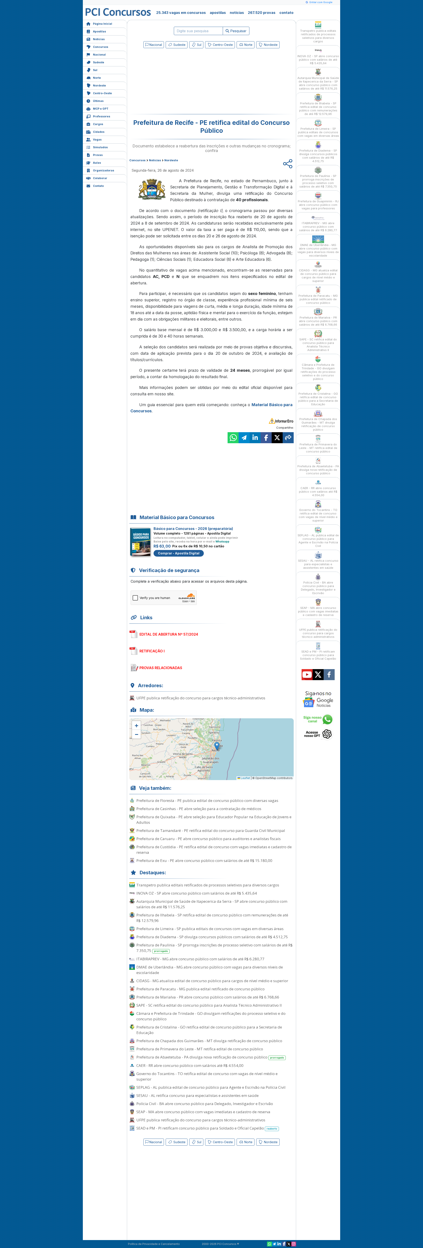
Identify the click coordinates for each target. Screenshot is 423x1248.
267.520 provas (261, 12)
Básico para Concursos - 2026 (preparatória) (193, 528)
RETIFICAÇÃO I (152, 651)
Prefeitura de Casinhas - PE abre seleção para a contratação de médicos (198, 808)
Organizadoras (103, 170)
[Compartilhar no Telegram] (244, 437)
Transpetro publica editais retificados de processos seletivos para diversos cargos (207, 885)
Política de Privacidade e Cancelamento (154, 1244)
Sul (95, 70)
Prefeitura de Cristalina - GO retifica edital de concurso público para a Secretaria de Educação (209, 1030)
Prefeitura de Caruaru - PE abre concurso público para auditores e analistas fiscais (208, 838)
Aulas (97, 162)
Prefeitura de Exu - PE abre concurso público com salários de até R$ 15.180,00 (204, 860)
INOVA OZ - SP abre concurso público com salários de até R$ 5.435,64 (196, 893)
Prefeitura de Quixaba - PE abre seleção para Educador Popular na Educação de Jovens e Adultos (213, 819)
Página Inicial (102, 23)
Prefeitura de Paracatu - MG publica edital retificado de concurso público (200, 988)
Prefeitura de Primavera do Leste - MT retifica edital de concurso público (199, 1048)
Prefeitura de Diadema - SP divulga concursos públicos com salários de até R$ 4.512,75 (212, 936)
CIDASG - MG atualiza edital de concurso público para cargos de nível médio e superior (212, 980)
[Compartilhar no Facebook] (266, 437)
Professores (101, 116)
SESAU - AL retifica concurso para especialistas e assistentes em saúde (197, 1095)
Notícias (99, 39)
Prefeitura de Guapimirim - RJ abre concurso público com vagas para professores (318, 204)
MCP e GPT (100, 108)
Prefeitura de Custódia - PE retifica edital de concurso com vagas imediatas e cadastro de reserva (214, 849)
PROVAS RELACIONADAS (160, 668)
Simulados (100, 147)
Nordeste (99, 85)
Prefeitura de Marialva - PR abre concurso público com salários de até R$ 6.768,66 (207, 997)
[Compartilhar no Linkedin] (255, 437)
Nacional (99, 54)
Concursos (100, 47)
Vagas (97, 139)
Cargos (98, 124)
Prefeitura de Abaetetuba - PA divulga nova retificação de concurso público (210, 1057)
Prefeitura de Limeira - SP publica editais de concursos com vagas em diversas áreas (210, 928)
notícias (237, 12)
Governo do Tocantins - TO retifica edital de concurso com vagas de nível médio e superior (207, 1076)
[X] (288, 1244)
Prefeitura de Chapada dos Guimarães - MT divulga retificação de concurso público (209, 1040)
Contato (98, 186)
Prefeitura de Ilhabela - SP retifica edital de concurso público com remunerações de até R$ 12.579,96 (212, 917)
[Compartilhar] (288, 437)
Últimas (98, 101)
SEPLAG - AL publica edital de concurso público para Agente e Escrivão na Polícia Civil (211, 1087)
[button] (136, 725)
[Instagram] (293, 1244)
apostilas (218, 12)
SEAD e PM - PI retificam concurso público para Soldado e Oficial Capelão (206, 1128)
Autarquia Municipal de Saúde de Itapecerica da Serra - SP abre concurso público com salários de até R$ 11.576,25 (211, 904)
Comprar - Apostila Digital (178, 553)
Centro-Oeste (102, 93)
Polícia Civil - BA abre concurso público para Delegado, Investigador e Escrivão (204, 1103)
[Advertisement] (176, 82)
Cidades (98, 131)
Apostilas (99, 31)
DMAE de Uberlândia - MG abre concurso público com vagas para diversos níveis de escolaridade (209, 970)
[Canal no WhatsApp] (269, 1244)
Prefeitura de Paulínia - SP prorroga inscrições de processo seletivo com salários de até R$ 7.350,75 (214, 947)
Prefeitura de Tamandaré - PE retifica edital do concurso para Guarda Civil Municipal (210, 830)
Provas (98, 155)
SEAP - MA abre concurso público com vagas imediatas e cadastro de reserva (203, 1111)
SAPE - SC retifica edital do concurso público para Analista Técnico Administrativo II (209, 1005)
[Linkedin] (279, 1244)
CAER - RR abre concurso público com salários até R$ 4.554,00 (189, 1065)
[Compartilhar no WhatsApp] (233, 437)
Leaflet (245, 778)
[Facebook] (284, 1244)
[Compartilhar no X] (277, 437)
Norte (97, 77)
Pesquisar (238, 31)
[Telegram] (274, 1244)
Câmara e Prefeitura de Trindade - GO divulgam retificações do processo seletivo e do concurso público (211, 1016)
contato (286, 12)
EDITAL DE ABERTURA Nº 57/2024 (168, 634)
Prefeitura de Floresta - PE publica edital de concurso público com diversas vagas (207, 800)
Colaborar (100, 178)
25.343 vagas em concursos (181, 12)
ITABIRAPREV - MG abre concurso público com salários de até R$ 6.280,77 (200, 958)
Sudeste (98, 62)
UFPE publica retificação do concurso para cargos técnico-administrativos (200, 697)
